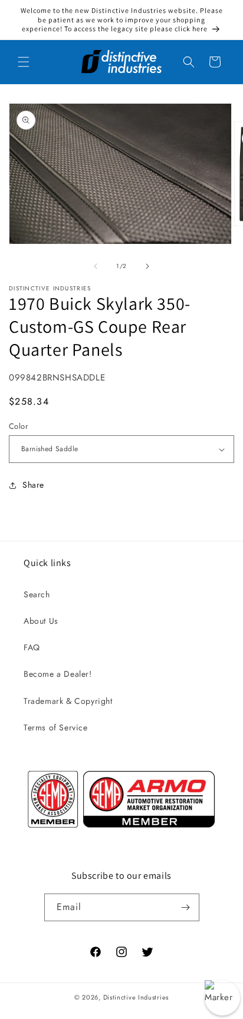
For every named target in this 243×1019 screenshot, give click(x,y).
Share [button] (33, 485)
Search (37, 594)
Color (18, 426)
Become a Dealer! (58, 674)
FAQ (32, 647)
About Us (41, 621)
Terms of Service (56, 727)
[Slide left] (96, 266)
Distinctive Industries (136, 997)
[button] (24, 62)
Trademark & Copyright (68, 701)
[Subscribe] (186, 907)
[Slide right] (147, 266)
